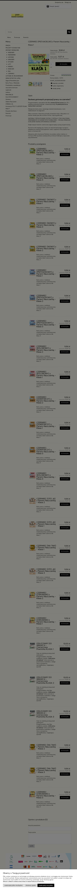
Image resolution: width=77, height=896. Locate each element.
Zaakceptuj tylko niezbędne (13, 885)
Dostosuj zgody (31, 885)
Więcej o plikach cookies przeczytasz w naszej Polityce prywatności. (23, 881)
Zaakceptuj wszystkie (46, 885)
